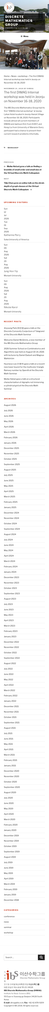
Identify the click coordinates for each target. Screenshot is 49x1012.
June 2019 (8, 868)
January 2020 (10, 830)
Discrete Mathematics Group (19, 21)
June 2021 (8, 739)
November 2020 (11, 776)
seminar (7, 927)
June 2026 (9, 416)
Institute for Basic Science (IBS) (17, 993)
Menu (25, 36)
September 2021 (11, 722)
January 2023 (10, 636)
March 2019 (9, 884)
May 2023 (8, 615)
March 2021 (9, 755)
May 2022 (8, 679)
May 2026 (8, 421)
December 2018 (11, 900)
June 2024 (9, 545)
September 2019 (12, 851)
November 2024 (11, 518)
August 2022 (10, 663)
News (13, 76)
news (6, 922)
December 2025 (11, 448)
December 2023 (11, 577)
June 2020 (9, 803)
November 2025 (11, 453)
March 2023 (9, 626)
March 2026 (9, 432)
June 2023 (9, 609)
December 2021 (11, 706)
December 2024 (11, 513)
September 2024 (12, 529)
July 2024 (8, 540)
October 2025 (10, 459)
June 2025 (9, 480)
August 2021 (10, 728)
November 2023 (11, 583)
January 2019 (10, 894)
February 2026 (11, 437)
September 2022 (12, 658)
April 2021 (8, 749)
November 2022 (11, 647)
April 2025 (9, 491)
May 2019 (8, 873)
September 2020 (12, 787)
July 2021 (8, 733)
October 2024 (10, 523)
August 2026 (10, 405)
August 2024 (10, 534)
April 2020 (9, 814)
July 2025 (8, 475)
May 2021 (8, 744)
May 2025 (8, 486)
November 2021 (11, 712)
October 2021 (10, 717)
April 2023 (9, 620)
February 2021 (10, 760)
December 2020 (11, 771)
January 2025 (10, 507)
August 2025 (10, 470)
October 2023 (10, 588)
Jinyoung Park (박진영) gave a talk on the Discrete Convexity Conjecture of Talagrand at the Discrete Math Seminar (24, 331)
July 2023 (8, 604)
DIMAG (30, 88)
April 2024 (9, 556)
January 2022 (10, 701)
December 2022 (11, 642)
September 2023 (12, 593)
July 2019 (8, 862)
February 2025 (11, 502)
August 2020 (10, 792)
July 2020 (8, 798)
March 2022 (9, 690)
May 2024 (8, 550)
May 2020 (8, 808)
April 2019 (8, 878)
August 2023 (10, 599)
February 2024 (11, 566)
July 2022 (8, 669)
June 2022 (8, 674)
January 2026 (10, 443)
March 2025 (9, 496)
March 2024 (9, 561)
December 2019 (11, 835)
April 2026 (9, 427)
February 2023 (11, 631)
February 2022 (10, 695)
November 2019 (11, 841)
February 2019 (10, 889)
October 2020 (10, 782)
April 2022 (9, 685)
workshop (22, 76)
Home (7, 76)
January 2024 (10, 572)
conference (9, 916)
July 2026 (8, 410)
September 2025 (12, 464)
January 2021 (10, 765)
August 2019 (10, 857)
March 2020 (9, 819)
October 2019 (10, 846)
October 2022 (10, 652)
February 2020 (11, 825)
